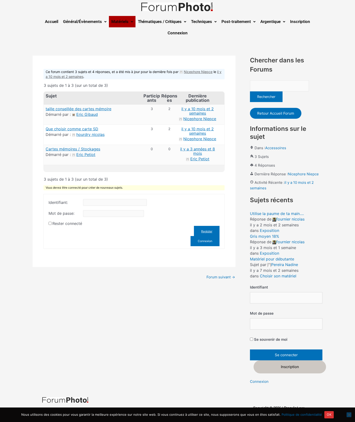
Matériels (119, 21)
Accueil (51, 21)
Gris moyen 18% (264, 236)
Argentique (270, 21)
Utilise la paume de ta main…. (277, 213)
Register (206, 231)
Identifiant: (58, 202)
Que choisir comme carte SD (72, 128)
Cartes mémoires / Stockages (73, 149)
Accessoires (275, 148)
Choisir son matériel (278, 276)
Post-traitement (236, 21)
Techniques (201, 21)
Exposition (269, 230)
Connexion (178, 32)
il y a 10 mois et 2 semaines (197, 111)
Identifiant (259, 287)
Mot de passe (262, 313)
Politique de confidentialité (302, 414)
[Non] (349, 414)
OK (329, 414)
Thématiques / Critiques (160, 21)
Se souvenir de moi (270, 339)
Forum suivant (220, 277)
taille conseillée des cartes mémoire (78, 108)
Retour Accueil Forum (275, 113)
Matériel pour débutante (272, 259)
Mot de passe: (61, 213)
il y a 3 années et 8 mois (197, 151)
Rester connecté (67, 223)
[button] (85, 21)
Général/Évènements (82, 21)
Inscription (300, 21)
